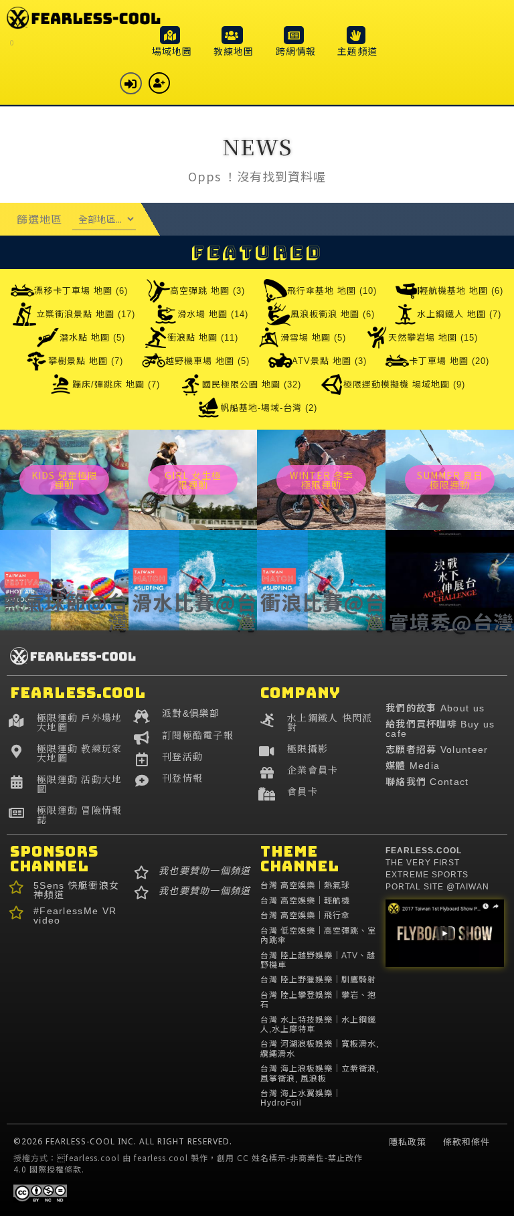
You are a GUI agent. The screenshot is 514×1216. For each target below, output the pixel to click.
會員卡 (302, 791)
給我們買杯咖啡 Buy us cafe (440, 729)
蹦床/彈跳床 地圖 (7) (116, 384)
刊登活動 (182, 756)
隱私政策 (407, 1142)
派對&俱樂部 (191, 713)
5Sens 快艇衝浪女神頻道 (76, 890)
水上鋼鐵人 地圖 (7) (459, 314)
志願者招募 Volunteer (437, 749)
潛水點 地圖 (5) (92, 338)
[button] (172, 41)
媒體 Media (413, 765)
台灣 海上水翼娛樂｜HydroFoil (300, 1098)
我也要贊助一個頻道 (205, 870)
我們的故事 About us (435, 708)
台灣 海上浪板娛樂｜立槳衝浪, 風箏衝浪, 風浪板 (319, 1073)
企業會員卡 (313, 769)
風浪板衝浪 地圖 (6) (332, 314)
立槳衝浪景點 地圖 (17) (85, 314)
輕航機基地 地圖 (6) (461, 291)
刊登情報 (182, 777)
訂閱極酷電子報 (198, 735)
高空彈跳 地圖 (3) (207, 291)
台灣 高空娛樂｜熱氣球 (305, 885)
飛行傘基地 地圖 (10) (332, 291)
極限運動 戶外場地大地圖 (79, 722)
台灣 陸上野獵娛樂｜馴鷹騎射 (318, 979)
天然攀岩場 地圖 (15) (433, 338)
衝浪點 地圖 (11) (202, 338)
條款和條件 (466, 1142)
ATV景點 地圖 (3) (329, 361)
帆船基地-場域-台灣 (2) (268, 408)
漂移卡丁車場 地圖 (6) (81, 291)
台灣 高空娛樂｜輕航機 (305, 900)
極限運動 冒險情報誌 (79, 814)
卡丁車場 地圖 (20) (449, 361)
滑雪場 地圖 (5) (313, 338)
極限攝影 (307, 748)
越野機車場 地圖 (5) (207, 361)
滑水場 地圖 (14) (212, 314)
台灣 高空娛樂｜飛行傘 (305, 915)
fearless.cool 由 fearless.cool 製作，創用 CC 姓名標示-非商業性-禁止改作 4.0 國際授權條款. (188, 1163)
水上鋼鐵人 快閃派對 (330, 722)
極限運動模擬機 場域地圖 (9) (404, 384)
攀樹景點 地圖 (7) (85, 361)
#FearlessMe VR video (74, 915)
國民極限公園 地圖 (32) (251, 384)
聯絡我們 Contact (427, 781)
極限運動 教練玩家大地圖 (79, 753)
